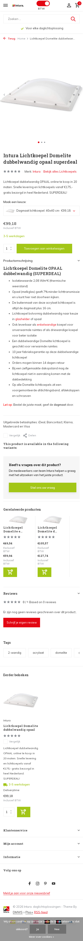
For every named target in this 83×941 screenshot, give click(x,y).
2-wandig (14, 652)
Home (21, 38)
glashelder (22, 319)
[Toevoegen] (10, 572)
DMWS (18, 912)
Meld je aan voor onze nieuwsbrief (26, 893)
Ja (37, 929)
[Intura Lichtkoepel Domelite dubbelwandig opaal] (20, 700)
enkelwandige (46, 324)
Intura (37, 171)
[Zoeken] (73, 19)
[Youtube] (53, 883)
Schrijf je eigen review (22, 622)
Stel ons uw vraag (42, 487)
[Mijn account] (69, 5)
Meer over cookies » (41, 936)
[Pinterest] (45, 883)
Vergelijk (14, 435)
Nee (57, 929)
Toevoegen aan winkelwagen (44, 248)
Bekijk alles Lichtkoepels (60, 171)
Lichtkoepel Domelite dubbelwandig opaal (20, 728)
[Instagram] (37, 883)
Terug (11, 38)
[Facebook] (29, 883)
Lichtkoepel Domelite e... (13, 529)
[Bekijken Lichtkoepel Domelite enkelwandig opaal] (18, 521)
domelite (61, 652)
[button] (38, 142)
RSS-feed (41, 912)
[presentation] (4, 94)
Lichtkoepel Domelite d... (47, 529)
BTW (41, 8)
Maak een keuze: (14, 202)
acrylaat (38, 652)
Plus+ (29, 912)
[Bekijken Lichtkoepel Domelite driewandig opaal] (52, 521)
